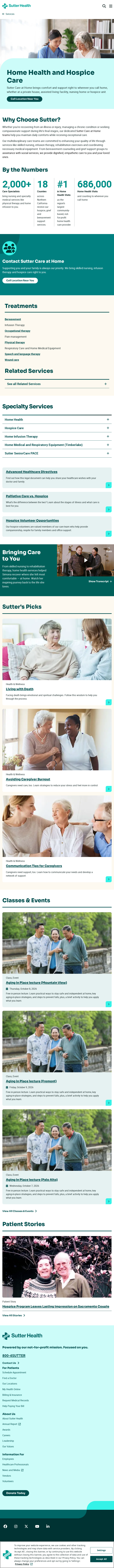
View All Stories (12, 1315)
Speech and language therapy (22, 354)
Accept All (101, 1559)
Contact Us (9, 1363)
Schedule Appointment (14, 1372)
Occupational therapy (17, 331)
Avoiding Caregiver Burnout (28, 779)
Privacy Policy (24, 1564)
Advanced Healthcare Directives (31, 472)
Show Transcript (99, 581)
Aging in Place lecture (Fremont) (31, 1081)
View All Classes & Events (18, 1211)
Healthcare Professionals (15, 1464)
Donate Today (15, 1493)
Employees (8, 1459)
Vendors (6, 1475)
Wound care (12, 360)
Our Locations (9, 1383)
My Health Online (11, 1389)
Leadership (8, 1440)
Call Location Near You (24, 98)
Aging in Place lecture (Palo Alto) (32, 1180)
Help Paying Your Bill (13, 1406)
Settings (101, 1550)
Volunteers (8, 1481)
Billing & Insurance (12, 1395)
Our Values (8, 1446)
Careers (6, 1435)
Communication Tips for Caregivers (34, 866)
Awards (6, 1429)
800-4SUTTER (13, 1355)
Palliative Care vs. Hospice (27, 496)
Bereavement (13, 319)
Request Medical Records (15, 1400)
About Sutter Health (12, 1418)
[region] (57, 1554)
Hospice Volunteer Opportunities (32, 520)
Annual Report (12, 1424)
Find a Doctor (9, 1378)
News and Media (13, 1470)
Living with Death (19, 689)
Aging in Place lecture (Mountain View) (36, 983)
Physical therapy (15, 342)
